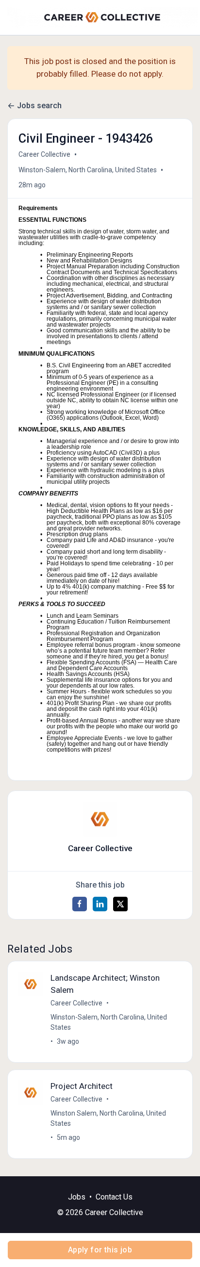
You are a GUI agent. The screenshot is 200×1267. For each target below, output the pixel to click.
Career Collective (44, 154)
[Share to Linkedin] (100, 904)
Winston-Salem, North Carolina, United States (87, 170)
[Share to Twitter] (120, 904)
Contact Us (114, 1196)
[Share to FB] (79, 904)
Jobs (76, 1196)
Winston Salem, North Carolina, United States (108, 1118)
